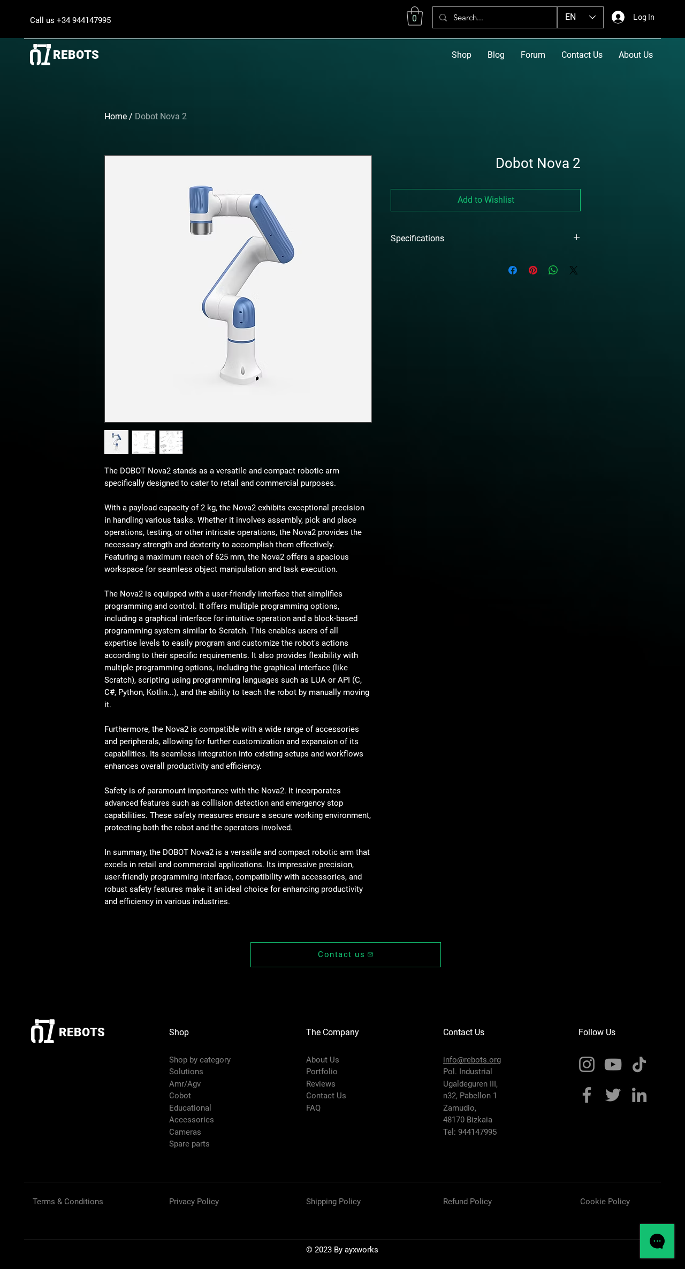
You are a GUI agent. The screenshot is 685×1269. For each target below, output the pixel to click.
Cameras (185, 1132)
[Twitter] (613, 1094)
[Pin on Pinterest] (533, 270)
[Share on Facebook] (512, 270)
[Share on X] (573, 270)
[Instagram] (586, 1064)
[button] (415, 16)
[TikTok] (639, 1064)
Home (115, 116)
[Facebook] (586, 1094)
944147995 (477, 1132)
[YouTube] (613, 1064)
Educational (190, 1108)
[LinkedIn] (639, 1094)
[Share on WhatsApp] (553, 270)
